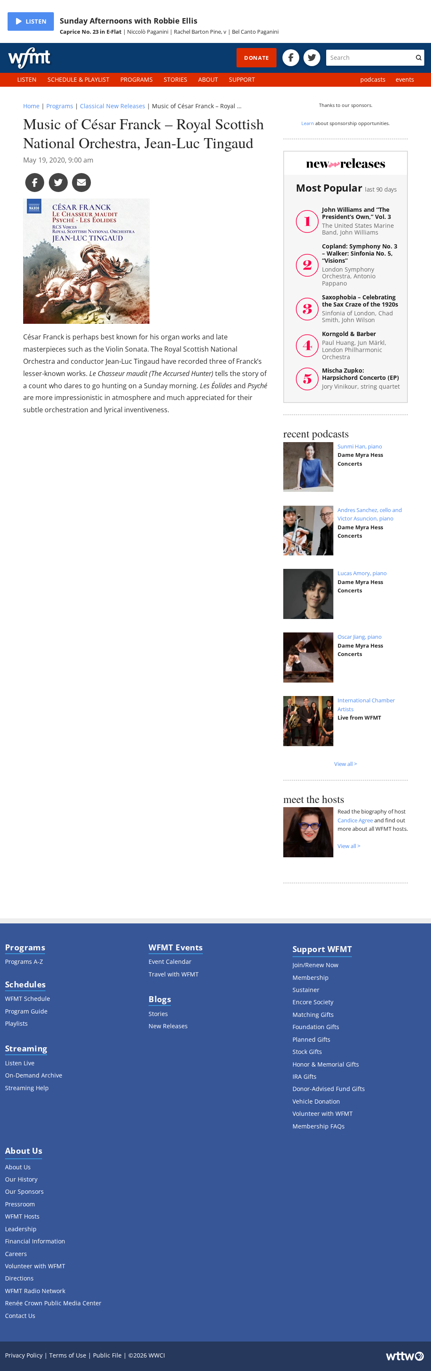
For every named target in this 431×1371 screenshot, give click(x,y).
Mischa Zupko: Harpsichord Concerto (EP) (361, 378)
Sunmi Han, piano (360, 446)
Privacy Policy (24, 1355)
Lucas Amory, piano (362, 573)
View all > (345, 764)
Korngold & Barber (354, 345)
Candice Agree (355, 820)
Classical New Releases (112, 106)
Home (31, 106)
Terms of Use (67, 1355)
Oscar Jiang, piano (360, 636)
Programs (59, 106)
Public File (107, 1355)
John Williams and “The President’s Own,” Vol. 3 (358, 221)
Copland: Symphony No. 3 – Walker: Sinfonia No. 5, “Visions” (359, 265)
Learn (307, 123)
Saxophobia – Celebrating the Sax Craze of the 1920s (360, 309)
